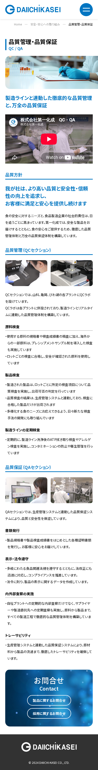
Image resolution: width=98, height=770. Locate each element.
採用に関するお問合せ (49, 713)
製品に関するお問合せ (49, 700)
